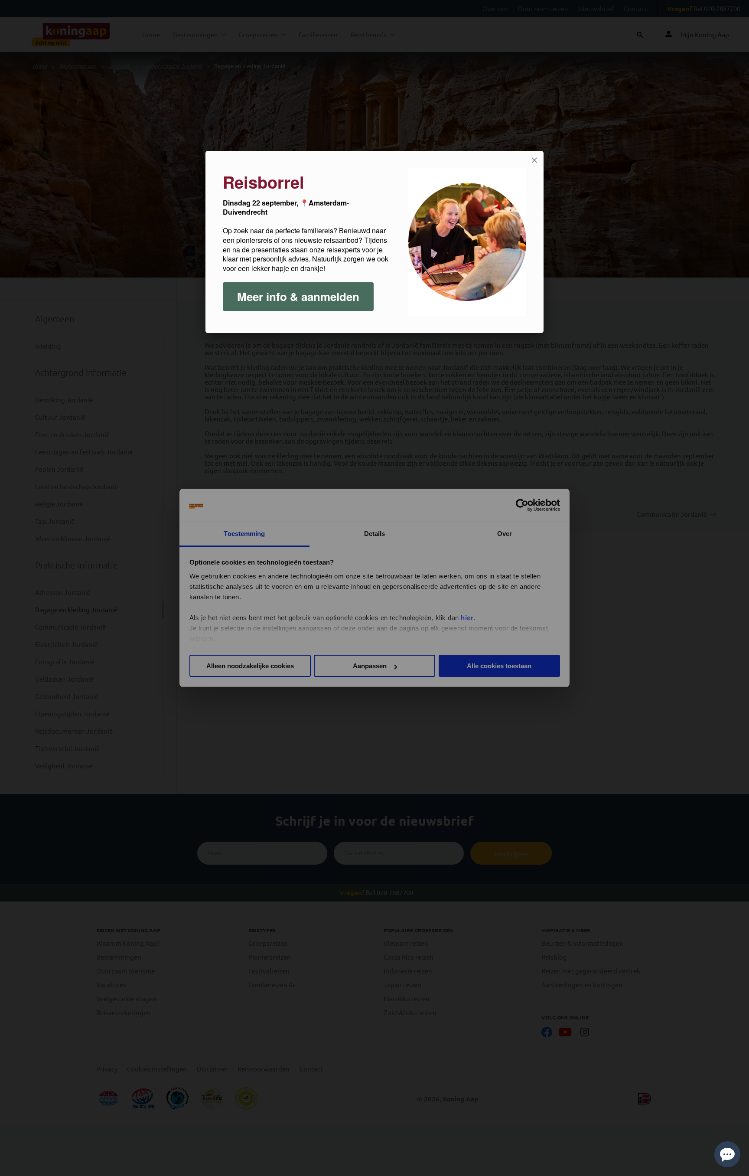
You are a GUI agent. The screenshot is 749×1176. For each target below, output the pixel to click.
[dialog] (374, 242)
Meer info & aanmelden (298, 296)
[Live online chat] (727, 1154)
